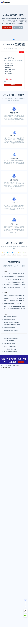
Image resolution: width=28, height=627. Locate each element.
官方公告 (4, 314)
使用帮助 (4, 292)
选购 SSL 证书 (7, 27)
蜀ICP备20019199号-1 (6, 367)
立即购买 (13, 84)
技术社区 (4, 335)
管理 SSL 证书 (18, 27)
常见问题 (4, 271)
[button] (13, 39)
